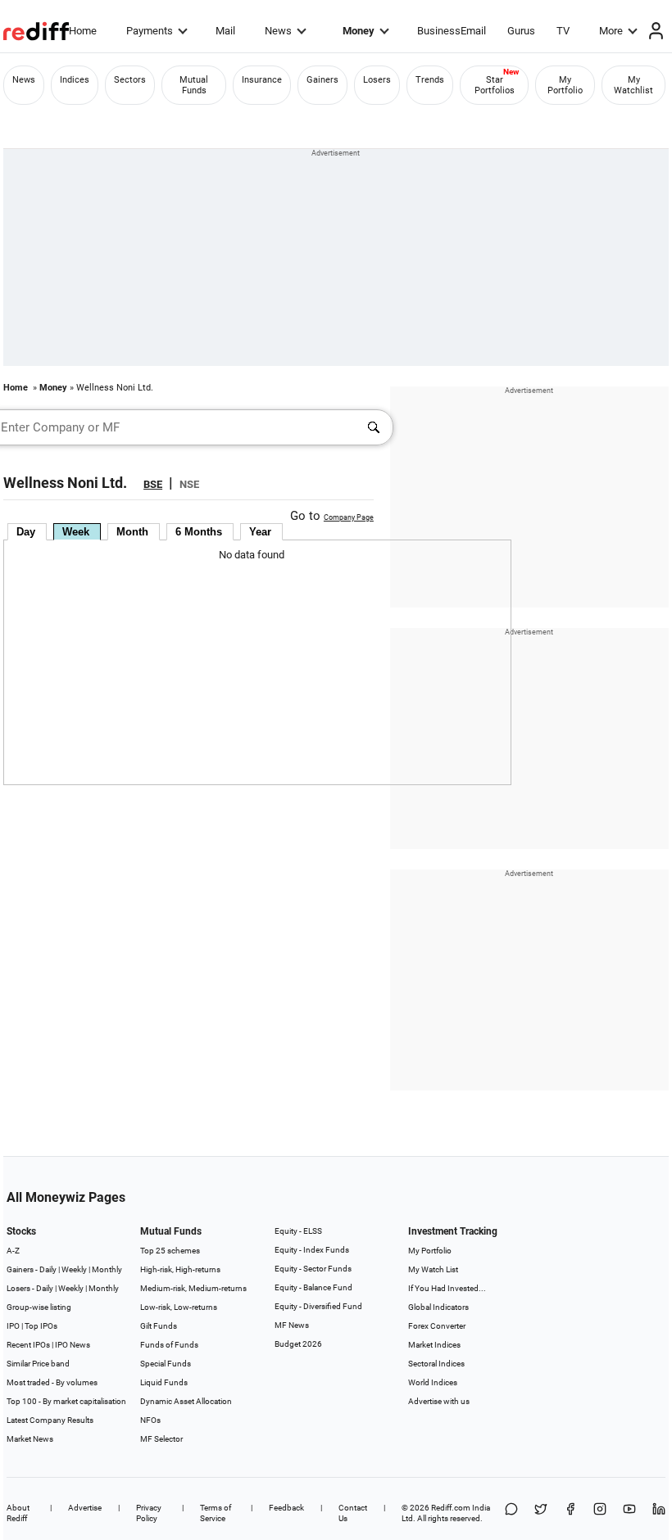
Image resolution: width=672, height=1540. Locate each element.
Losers (377, 80)
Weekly (74, 1269)
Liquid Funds (164, 1382)
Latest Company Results (50, 1420)
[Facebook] (570, 1513)
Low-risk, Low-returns (178, 1307)
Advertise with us (439, 1401)
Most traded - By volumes (52, 1382)
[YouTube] (629, 1513)
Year (260, 532)
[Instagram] (599, 1513)
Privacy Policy (148, 1513)
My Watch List (433, 1269)
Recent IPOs (28, 1344)
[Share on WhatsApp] (511, 1513)
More (611, 31)
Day (25, 532)
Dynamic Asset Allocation (186, 1401)
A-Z (13, 1250)
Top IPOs (41, 1326)
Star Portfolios (494, 85)
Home (83, 31)
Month (132, 532)
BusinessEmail (451, 31)
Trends (429, 80)
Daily (48, 1269)
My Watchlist (633, 85)
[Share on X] (540, 1513)
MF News (292, 1325)
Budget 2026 (298, 1344)
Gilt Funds (158, 1326)
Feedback (286, 1507)
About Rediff (18, 1513)
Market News (30, 1439)
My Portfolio (565, 85)
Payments (149, 31)
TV (563, 31)
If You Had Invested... (447, 1288)
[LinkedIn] (658, 1513)
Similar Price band (38, 1363)
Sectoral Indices (436, 1363)
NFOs (150, 1420)
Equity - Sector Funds (313, 1268)
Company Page (349, 517)
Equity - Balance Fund (313, 1287)
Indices (74, 80)
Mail (225, 31)
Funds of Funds (169, 1344)
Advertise (85, 1507)
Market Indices (434, 1344)
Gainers (322, 80)
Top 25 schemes (170, 1250)
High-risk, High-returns (180, 1269)
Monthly (107, 1269)
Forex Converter (436, 1326)
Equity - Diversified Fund (318, 1306)
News (278, 31)
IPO (13, 1326)
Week (75, 532)
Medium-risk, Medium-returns (193, 1288)
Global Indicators (438, 1307)
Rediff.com (450, 1507)
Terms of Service (215, 1513)
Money (359, 31)
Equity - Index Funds (312, 1249)
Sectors (130, 80)
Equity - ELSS (298, 1231)
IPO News (72, 1344)
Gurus (521, 31)
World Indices (432, 1382)
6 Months (198, 532)
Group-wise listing (39, 1307)
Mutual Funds (193, 85)
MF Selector (161, 1439)
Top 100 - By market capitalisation (66, 1401)
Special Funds (165, 1363)
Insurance (262, 80)
